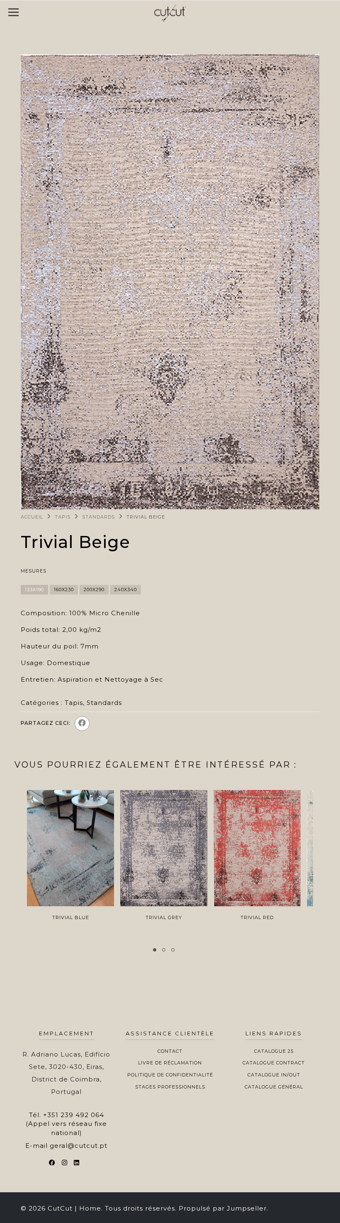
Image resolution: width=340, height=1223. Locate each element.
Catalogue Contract (274, 1063)
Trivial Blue (70, 917)
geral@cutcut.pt (78, 1146)
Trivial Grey (164, 917)
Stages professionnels (170, 1087)
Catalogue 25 (274, 1051)
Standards (98, 517)
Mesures (33, 571)
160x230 (64, 589)
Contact (170, 1051)
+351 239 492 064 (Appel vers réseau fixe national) (66, 1124)
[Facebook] (82, 723)
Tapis (62, 517)
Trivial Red (257, 917)
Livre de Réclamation (170, 1063)
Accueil (32, 517)
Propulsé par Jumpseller (223, 1208)
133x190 (34, 589)
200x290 (94, 589)
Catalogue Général (274, 1087)
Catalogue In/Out (274, 1075)
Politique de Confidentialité (170, 1075)
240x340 (125, 589)
